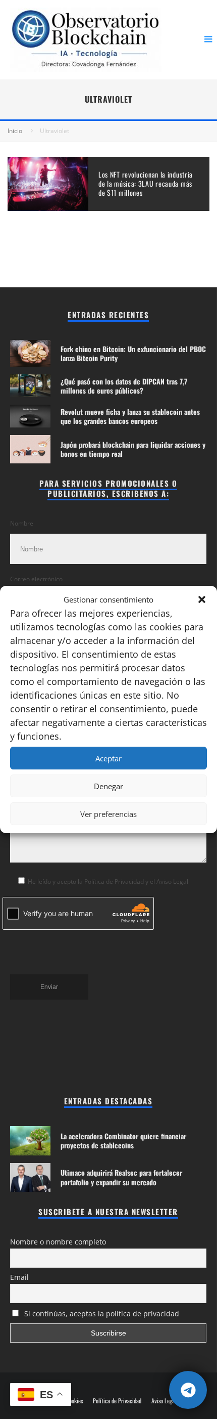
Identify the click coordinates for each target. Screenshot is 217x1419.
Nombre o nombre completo (58, 1241)
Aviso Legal (163, 1401)
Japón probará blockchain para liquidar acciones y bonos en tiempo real (133, 449)
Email (19, 1277)
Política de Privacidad (117, 1401)
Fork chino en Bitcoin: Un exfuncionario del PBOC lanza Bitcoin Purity (133, 353)
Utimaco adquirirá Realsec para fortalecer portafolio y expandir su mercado (121, 1177)
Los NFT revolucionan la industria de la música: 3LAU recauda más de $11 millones (145, 183)
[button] (202, 599)
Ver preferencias (108, 814)
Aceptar (108, 758)
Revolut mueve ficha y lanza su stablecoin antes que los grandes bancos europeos (130, 416)
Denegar (108, 786)
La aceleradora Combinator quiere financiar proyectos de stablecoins (123, 1140)
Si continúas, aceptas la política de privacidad (100, 1313)
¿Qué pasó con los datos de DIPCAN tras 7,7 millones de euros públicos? (124, 386)
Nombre (21, 523)
